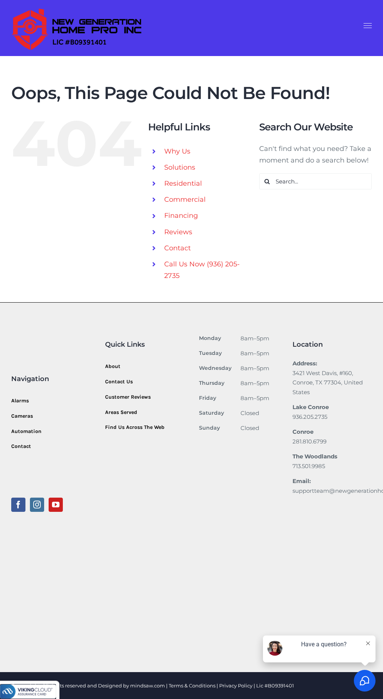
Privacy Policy (236, 686)
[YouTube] (56, 505)
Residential (183, 183)
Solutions (179, 167)
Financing (181, 215)
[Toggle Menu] (368, 25)
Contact (177, 248)
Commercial (185, 199)
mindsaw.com (147, 686)
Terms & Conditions (192, 686)
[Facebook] (18, 505)
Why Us (177, 151)
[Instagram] (37, 505)
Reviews (178, 232)
